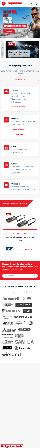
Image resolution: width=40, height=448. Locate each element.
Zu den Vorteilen (18, 135)
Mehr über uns (18, 80)
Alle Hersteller (18, 291)
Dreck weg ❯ (9, 31)
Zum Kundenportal (18, 129)
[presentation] (3, 50)
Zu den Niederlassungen (18, 107)
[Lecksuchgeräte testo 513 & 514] (20, 220)
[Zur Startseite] (15, 3)
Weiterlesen (26, 249)
